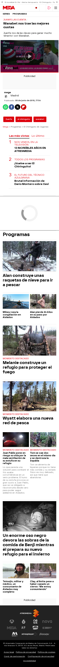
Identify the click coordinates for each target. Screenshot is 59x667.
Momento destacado (16, 358)
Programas (20, 14)
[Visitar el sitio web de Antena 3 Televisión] (12, 622)
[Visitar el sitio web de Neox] (35, 622)
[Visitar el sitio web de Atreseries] (23, 628)
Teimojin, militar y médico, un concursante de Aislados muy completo (13, 586)
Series (6, 14)
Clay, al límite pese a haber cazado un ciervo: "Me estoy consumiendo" (42, 585)
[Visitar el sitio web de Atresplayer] (29, 634)
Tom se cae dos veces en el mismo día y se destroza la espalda (42, 457)
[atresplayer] (49, 8)
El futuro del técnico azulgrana (29, 176)
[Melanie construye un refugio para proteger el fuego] (29, 341)
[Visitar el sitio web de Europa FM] (47, 628)
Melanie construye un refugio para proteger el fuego (27, 367)
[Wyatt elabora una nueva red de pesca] (29, 396)
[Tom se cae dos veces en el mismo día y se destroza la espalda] (43, 439)
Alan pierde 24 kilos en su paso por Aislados (41, 315)
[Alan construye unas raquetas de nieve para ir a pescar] (29, 256)
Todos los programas (29, 159)
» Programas (15, 127)
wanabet (40, 119)
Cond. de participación (14, 656)
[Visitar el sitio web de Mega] (12, 628)
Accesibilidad (29, 661)
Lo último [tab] (38, 135)
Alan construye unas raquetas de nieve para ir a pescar (28, 280)
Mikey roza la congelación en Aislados (12, 315)
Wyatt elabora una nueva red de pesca (28, 420)
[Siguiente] (57, 2)
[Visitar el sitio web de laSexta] (23, 622)
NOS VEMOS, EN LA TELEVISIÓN (26, 143)
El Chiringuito (45, 2)
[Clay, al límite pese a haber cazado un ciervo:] (43, 571)
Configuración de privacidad (41, 656)
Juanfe (8, 119)
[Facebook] (6, 96)
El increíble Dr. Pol (12, 2)
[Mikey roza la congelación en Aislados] (16, 301)
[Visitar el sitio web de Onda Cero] (35, 628)
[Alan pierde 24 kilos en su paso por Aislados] (43, 301)
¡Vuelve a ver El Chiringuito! (24, 165)
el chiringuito (24, 119)
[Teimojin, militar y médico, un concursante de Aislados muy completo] (16, 571)
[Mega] (14, 8)
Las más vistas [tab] (19, 135)
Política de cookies (46, 652)
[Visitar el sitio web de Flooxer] (44, 634)
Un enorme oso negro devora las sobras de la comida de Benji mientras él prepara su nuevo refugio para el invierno (28, 544)
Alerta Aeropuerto (30, 2)
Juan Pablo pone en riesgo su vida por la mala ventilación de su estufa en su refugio (14, 458)
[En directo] (36, 8)
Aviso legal (9, 652)
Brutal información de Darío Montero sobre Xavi (31, 182)
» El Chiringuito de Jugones (35, 127)
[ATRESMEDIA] (29, 613)
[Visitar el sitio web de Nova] (47, 622)
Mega (5, 127)
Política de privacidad (26, 652)
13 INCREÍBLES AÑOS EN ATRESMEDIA (30, 149)
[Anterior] (2, 2)
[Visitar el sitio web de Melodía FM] (14, 634)
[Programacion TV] (43, 8)
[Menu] (55, 8)
